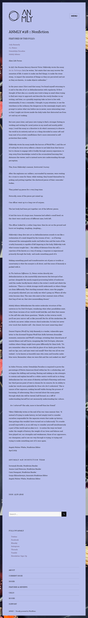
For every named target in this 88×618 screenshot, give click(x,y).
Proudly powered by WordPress (26, 611)
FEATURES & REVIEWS (18, 587)
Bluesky (14, 543)
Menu (74, 16)
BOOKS (12, 598)
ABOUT (12, 570)
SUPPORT (13, 604)
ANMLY (11, 611)
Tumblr (14, 553)
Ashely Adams (14, 54)
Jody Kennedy (14, 44)
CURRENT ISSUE (15, 576)
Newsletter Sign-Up (19, 556)
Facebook (15, 540)
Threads (14, 549)
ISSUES (12, 581)
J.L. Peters (13, 48)
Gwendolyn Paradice (17, 51)
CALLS (11, 593)
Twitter (14, 537)
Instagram (15, 546)
